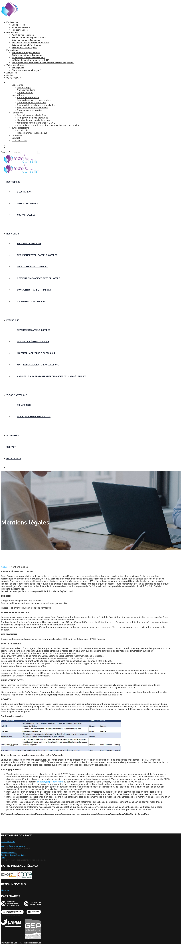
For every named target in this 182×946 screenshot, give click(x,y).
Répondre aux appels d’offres (26, 52)
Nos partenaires (20, 30)
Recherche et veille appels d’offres (29, 37)
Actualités (11, 73)
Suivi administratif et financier (27, 45)
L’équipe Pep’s (18, 25)
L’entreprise (12, 22)
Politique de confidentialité (13, 855)
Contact (10, 75)
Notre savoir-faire (21, 27)
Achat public (18, 68)
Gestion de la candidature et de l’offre (30, 42)
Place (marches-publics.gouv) (26, 70)
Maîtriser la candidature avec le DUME (30, 60)
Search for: (7, 152)
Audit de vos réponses (23, 35)
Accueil (5, 567)
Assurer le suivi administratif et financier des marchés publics (43, 63)
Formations (12, 50)
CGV (3, 857)
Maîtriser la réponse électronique (28, 57)
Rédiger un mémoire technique (27, 55)
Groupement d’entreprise (24, 47)
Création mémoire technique (26, 40)
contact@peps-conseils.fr (50, 781)
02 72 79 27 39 (13, 78)
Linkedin (5, 890)
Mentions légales (9, 853)
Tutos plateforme (15, 65)
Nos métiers (12, 32)
